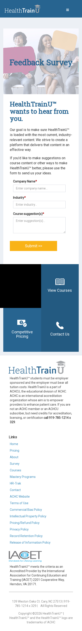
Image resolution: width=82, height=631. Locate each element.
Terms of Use (19, 503)
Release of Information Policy (30, 542)
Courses (15, 470)
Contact (15, 490)
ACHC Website (20, 496)
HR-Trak (15, 483)
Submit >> (33, 246)
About (14, 457)
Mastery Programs (23, 477)
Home (14, 444)
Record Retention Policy (26, 536)
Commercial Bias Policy (26, 509)
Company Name (25, 181)
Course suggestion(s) (28, 214)
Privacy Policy (19, 529)
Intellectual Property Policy (28, 516)
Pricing (14, 450)
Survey (14, 463)
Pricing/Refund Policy (25, 523)
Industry (19, 197)
